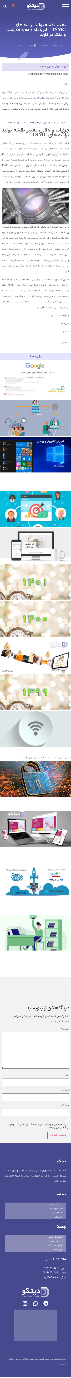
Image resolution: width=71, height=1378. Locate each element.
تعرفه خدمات (56, 1241)
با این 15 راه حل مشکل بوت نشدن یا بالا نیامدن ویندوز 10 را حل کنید (45, 758)
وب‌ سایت (64, 1105)
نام (66, 1076)
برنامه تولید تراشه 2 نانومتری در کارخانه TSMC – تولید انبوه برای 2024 (38, 123)
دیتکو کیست (56, 1205)
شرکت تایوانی (39, 98)
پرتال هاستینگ (55, 1246)
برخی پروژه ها (56, 1209)
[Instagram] (25, 1303)
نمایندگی (58, 1217)
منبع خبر (65, 343)
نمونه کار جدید (55, 1237)
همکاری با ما (56, 1213)
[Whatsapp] (35, 1303)
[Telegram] (45, 1303)
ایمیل (65, 1090)
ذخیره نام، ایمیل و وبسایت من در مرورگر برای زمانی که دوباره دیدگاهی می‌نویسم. (39, 1126)
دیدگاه (64, 1029)
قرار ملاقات (57, 1250)
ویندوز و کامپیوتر (26, 45)
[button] (5, 6)
